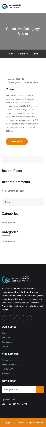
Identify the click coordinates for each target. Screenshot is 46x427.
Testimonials (7, 342)
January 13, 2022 (16, 79)
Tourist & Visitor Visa (11, 365)
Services (6, 338)
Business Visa (8, 373)
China (10, 89)
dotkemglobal (14, 82)
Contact (5, 346)
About (4, 333)
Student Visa (8, 360)
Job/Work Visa (8, 369)
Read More (17, 141)
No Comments (31, 82)
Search (34, 159)
